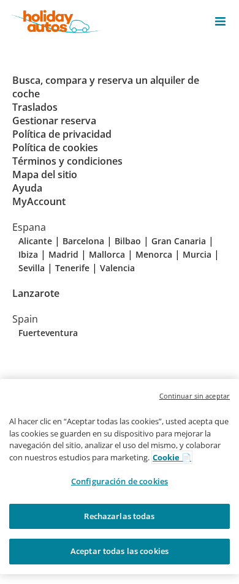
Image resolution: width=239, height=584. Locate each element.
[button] (220, 21)
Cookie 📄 (172, 457)
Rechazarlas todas (119, 516)
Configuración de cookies (119, 481)
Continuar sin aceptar (194, 395)
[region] (119, 476)
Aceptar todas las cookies (119, 550)
